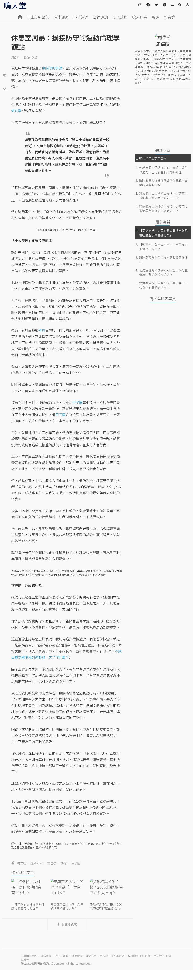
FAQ (57, 956)
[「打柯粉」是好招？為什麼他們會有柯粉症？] (28, 890)
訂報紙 (146, 956)
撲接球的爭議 (52, 67)
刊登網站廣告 (29, 956)
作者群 (169, 17)
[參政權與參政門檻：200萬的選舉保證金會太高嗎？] (106, 890)
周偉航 (15, 57)
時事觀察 (61, 17)
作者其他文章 (22, 872)
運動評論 (37, 863)
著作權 (104, 956)
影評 (155, 17)
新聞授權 (77, 956)
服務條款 (91, 956)
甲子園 (77, 402)
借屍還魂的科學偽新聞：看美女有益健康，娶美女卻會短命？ (163, 272)
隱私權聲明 (117, 956)
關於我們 (159, 956)
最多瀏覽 (162, 222)
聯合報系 (133, 956)
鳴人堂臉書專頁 (163, 298)
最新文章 (162, 150)
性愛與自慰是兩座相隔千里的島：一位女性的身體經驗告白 (163, 285)
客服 (65, 956)
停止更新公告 (38, 17)
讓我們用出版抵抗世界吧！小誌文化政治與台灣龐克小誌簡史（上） (163, 208)
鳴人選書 (139, 17)
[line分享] (5, 75)
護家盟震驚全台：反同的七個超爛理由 (163, 259)
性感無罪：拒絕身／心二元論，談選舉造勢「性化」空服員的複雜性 (163, 169)
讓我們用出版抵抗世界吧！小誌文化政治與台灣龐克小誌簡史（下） (163, 195)
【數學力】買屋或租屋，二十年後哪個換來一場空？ (163, 246)
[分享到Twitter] (5, 63)
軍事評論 (80, 17)
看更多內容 (69, 924)
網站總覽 (46, 956)
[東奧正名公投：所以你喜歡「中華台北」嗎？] (67, 890)
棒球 (64, 863)
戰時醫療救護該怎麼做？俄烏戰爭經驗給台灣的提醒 (163, 182)
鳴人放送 (120, 17)
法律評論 (100, 17)
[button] (5, 88)
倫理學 (51, 863)
